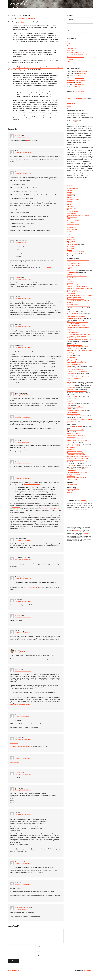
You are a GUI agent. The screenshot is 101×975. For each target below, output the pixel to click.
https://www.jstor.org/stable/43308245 (20, 704)
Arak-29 (69, 355)
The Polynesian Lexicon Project (75, 460)
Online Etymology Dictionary (74, 361)
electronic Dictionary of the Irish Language (78, 347)
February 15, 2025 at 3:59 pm (23, 395)
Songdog (69, 185)
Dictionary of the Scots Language (75, 299)
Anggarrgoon (70, 237)
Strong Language (71, 253)
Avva (68, 195)
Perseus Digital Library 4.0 (74, 364)
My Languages (71, 103)
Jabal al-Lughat (71, 239)
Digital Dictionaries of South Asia (75, 453)
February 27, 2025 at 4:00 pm (23, 739)
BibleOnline (70, 283)
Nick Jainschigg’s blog (73, 489)
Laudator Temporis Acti (73, 224)
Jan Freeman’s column (76, 478)
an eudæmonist (71, 194)
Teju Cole (83, 500)
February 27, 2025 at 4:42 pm (23, 774)
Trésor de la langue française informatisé (77, 322)
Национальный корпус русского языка (77, 416)
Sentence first (70, 248)
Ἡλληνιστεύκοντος (72, 244)
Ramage (69, 492)
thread (22, 22)
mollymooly (18, 277)
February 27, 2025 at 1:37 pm (23, 671)
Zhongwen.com (71, 447)
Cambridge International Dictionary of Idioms (78, 286)
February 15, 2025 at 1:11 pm (23, 279)
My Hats (69, 106)
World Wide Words (72, 359)
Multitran (69, 262)
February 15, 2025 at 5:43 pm (23, 417)
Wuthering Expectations (73, 220)
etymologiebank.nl (72, 311)
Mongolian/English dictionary (74, 451)
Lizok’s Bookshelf (71, 208)
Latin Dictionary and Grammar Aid (76, 316)
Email (38, 951)
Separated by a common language (76, 252)
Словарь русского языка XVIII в (75, 430)
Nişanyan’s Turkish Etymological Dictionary (78, 456)
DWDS (69, 308)
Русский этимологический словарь (76, 391)
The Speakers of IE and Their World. (76, 52)
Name (38, 946)
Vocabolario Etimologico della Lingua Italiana (79, 339)
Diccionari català (71, 338)
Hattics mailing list (72, 484)
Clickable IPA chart (72, 272)
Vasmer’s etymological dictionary (75, 410)
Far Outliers (70, 204)
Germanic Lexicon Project (74, 297)
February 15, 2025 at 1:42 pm (23, 298)
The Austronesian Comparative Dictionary (78, 458)
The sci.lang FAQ (71, 277)
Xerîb (16, 416)
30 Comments (31, 18)
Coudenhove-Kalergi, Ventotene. (75, 57)
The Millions (70, 231)
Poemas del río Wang (72, 211)
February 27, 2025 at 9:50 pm (23, 790)
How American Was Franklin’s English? (77, 55)
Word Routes (70, 246)
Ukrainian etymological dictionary (76, 439)
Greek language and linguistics (75, 370)
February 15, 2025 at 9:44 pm (23, 540)
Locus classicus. (33, 587)
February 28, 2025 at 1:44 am (23, 814)
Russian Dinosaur (72, 217)
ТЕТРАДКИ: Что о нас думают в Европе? (78, 215)
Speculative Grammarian (73, 474)
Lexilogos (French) (72, 331)
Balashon (69, 250)
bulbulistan (70, 243)
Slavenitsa (70, 403)
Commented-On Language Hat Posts (76, 98)
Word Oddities (71, 476)
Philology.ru (70, 400)
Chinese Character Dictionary (75, 446)
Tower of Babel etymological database (77, 362)
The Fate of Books (72, 229)
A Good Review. (71, 48)
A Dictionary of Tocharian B (74, 444)
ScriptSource (70, 281)
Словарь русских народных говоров (77, 423)
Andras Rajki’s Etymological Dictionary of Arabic (79, 295)
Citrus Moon (70, 490)
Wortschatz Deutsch (72, 304)
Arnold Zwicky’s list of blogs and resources (78, 260)
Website (39, 956)
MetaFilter (69, 192)
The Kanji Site (71, 449)
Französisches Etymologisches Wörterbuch (78, 334)
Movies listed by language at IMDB (76, 469)
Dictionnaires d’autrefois (73, 332)
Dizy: (68, 341)
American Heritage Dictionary (75, 263)
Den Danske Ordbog (72, 313)
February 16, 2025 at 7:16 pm (23, 601)
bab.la (68, 269)
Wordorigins (70, 274)
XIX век (69, 218)
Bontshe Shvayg (14, 762)
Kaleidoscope (70, 187)
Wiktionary (70, 267)
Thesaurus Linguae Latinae (74, 318)
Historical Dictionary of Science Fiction (77, 472)
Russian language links (73, 412)
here (27, 50)
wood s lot (69, 190)
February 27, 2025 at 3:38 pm (23, 717)
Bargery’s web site (72, 465)
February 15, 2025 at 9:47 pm (23, 559)
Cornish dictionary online (73, 354)
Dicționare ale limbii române (74, 345)
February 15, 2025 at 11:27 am (23, 152)
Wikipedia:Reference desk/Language (77, 276)
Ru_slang (69, 408)
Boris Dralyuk (70, 222)
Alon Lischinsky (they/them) (22, 862)
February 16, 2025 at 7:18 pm (23, 617)
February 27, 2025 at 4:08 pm (23, 758)
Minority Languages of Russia (75, 407)
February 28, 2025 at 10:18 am (23, 909)
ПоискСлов (70, 389)
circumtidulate (47, 267)
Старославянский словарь (74, 426)
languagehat (22, 18)
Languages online (72, 470)
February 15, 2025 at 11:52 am (23, 173)
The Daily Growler (72, 188)
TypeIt (68, 270)
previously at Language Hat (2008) (51, 509)
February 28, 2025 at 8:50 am (23, 884)
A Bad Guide (70, 210)
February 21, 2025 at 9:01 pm (23, 632)
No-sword (69, 197)
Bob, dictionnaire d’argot (73, 324)
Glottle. (69, 41)
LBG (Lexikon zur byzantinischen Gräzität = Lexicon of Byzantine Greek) (78, 377)
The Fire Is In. (70, 50)
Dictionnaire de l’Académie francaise (76, 325)
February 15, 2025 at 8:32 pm (23, 478)
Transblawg (70, 201)
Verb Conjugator (71, 357)
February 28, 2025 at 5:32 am (23, 863)
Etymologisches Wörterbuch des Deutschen (78, 306)
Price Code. (70, 59)
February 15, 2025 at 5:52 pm (23, 442)
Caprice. (69, 43)
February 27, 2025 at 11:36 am (23, 652)
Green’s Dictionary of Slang (74, 265)
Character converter (72, 479)
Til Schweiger (14, 743)
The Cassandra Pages (73, 199)
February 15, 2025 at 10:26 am (23, 137)
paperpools (70, 206)
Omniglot (69, 279)
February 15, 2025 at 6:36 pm (23, 463)
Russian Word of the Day (73, 433)
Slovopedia (70, 382)
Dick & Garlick (71, 241)
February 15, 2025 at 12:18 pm (23, 242)
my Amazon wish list (72, 122)
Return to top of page (13, 970)
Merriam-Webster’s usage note (32, 484)
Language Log (71, 236)
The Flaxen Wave (71, 213)
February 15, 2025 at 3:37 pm (23, 326)
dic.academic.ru (71, 387)
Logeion (69, 366)
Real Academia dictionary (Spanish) (76, 336)
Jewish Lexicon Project (73, 285)
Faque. (69, 61)
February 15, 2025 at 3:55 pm (23, 347)
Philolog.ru (70, 401)
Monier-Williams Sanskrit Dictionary (76, 454)
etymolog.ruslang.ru (72, 396)
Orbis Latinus (70, 380)
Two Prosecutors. (71, 46)
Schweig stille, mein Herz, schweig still (20, 746)
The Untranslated (71, 227)
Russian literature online (73, 414)
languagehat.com (13, 4)
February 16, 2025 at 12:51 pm (23, 578)
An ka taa (69, 462)
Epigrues (69, 203)
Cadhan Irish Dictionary (73, 348)
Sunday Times (16, 507)
